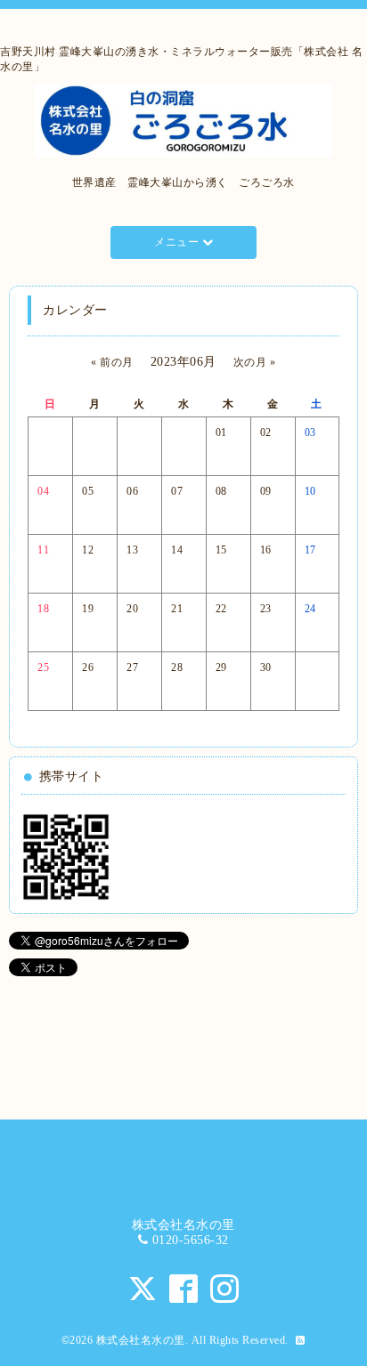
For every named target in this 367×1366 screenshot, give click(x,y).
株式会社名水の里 (140, 1340)
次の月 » (254, 362)
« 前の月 (112, 362)
